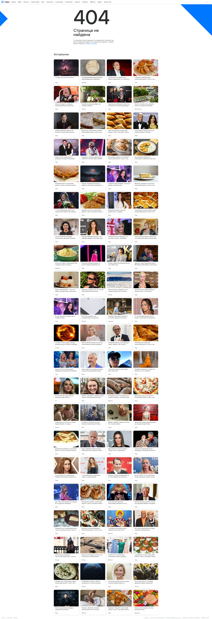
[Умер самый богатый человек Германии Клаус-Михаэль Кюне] (92, 443)
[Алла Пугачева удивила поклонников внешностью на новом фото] (119, 496)
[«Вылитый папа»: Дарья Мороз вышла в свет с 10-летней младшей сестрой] (145, 284)
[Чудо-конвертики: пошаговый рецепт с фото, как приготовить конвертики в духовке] (119, 124)
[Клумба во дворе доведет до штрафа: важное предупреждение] (92, 98)
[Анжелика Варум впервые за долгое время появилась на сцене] (92, 257)
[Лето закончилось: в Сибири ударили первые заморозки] (145, 575)
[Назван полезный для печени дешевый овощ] (145, 602)
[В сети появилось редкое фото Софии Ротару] (66, 310)
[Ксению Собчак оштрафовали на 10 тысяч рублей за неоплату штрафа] (119, 469)
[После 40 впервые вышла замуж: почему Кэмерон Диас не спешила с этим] (119, 575)
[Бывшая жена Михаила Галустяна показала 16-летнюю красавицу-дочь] (119, 98)
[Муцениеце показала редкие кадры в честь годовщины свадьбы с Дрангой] (119, 443)
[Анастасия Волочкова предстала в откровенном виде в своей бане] (145, 231)
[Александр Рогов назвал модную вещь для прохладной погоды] (92, 363)
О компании (9, 617)
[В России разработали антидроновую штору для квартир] (92, 310)
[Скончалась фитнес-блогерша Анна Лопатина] (119, 363)
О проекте (146, 617)
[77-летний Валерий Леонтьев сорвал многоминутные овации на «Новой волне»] (66, 204)
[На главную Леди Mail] (6, 2)
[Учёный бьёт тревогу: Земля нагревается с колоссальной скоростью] (92, 575)
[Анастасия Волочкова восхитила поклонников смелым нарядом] (92, 337)
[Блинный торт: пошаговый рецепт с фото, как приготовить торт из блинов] (66, 522)
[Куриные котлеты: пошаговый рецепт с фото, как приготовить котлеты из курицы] (92, 204)
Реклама (15, 617)
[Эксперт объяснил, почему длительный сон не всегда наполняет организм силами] (92, 602)
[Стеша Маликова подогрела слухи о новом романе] (92, 469)
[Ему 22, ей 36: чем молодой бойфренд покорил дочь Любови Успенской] (66, 363)
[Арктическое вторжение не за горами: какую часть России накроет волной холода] (119, 284)
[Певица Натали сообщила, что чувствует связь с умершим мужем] (119, 231)
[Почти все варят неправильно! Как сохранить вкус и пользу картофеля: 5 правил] (66, 257)
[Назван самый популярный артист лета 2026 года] (119, 257)
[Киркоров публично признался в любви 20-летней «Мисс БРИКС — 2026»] (92, 151)
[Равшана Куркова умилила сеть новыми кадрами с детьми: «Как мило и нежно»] (92, 231)
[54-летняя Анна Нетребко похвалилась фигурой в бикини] (66, 231)
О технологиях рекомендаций (157, 617)
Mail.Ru (3, 617)
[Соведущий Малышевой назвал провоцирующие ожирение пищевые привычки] (92, 71)
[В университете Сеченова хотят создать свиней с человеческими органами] (119, 390)
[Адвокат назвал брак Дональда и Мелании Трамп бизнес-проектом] (145, 257)
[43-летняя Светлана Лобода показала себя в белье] (66, 390)
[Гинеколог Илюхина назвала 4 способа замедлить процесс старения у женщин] (119, 310)
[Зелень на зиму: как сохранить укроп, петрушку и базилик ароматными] (145, 98)
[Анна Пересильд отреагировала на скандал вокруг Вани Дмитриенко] (145, 416)
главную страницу (91, 43)
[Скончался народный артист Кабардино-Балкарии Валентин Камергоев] (145, 443)
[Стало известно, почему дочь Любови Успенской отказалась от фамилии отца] (66, 469)
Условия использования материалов (191, 617)
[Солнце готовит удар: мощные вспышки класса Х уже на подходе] (66, 337)
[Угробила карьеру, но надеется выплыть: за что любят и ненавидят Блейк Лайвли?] (145, 363)
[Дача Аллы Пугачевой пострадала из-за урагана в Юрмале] (66, 496)
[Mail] (2, 2)
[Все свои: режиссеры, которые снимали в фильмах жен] (145, 522)
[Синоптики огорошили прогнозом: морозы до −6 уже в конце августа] (66, 549)
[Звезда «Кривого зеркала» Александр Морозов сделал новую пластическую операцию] (66, 98)
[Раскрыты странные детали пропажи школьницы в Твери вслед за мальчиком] (92, 416)
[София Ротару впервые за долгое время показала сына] (119, 178)
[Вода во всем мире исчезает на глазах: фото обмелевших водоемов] (92, 549)
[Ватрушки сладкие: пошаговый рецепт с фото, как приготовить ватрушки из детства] (92, 496)
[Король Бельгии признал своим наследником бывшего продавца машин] (145, 496)
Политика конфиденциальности (173, 617)
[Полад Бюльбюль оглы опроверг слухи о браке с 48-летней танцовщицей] (119, 337)
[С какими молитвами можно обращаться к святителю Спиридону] (119, 522)
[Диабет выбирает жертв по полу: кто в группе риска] (119, 416)
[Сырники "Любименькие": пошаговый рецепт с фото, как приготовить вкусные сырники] (145, 71)
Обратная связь (205, 617)
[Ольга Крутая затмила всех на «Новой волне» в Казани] (145, 124)
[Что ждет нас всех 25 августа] (66, 71)
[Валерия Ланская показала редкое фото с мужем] (119, 204)
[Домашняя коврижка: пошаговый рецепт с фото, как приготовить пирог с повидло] (66, 443)
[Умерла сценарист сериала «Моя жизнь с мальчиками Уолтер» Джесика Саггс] (92, 390)
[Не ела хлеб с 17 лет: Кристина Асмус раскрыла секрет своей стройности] (145, 469)
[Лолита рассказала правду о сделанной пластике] (66, 602)
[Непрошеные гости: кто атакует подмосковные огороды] (66, 416)
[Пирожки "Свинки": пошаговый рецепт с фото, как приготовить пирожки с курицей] (119, 602)
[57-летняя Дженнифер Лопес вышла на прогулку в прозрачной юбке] (145, 310)
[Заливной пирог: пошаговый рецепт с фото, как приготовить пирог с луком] (66, 178)
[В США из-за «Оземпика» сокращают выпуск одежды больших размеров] (119, 549)
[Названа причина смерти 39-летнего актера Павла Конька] (66, 124)
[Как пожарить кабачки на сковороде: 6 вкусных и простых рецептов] (145, 151)
